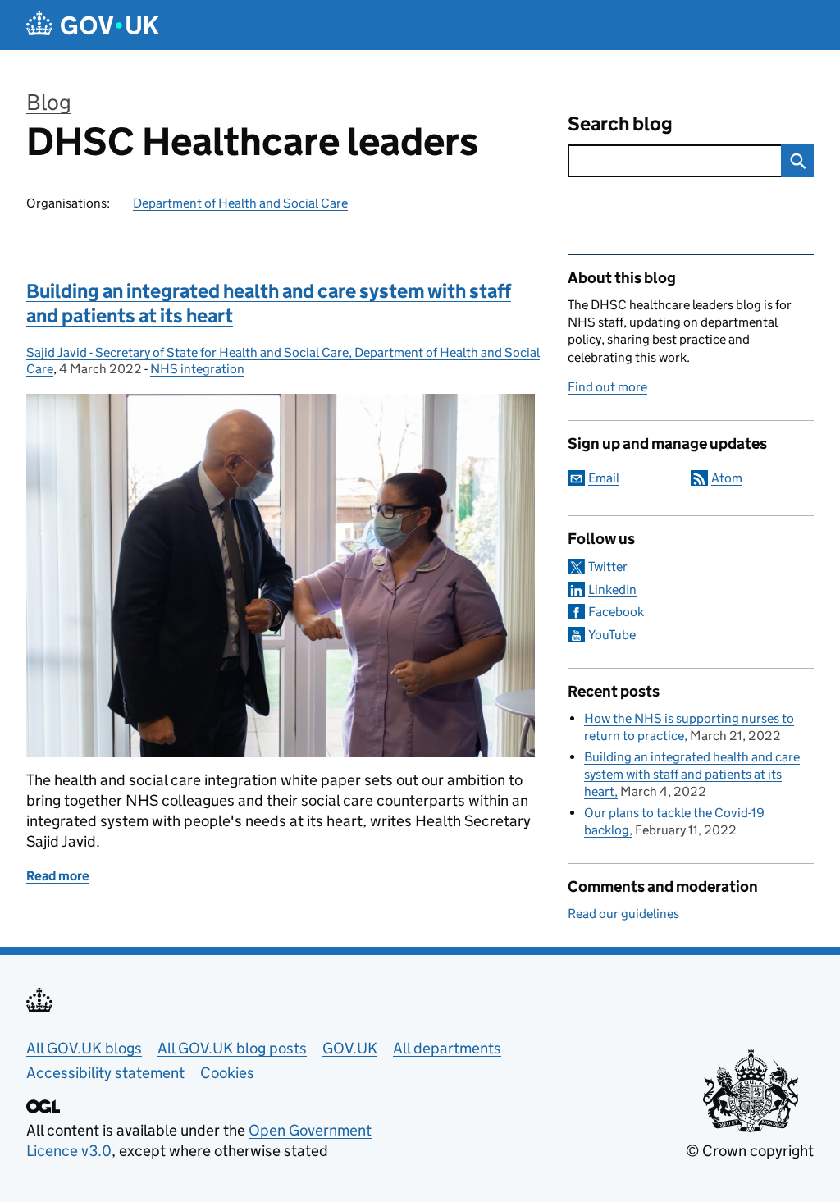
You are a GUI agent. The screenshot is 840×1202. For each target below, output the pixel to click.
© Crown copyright (750, 1150)
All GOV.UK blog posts (232, 1048)
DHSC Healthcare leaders (252, 141)
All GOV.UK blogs (84, 1048)
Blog (48, 102)
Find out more (607, 387)
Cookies (227, 1072)
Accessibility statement (105, 1072)
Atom (726, 478)
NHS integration (197, 369)
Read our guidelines (623, 913)
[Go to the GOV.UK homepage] (92, 25)
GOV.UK (349, 1048)
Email (603, 478)
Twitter (608, 566)
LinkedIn (612, 589)
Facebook (616, 611)
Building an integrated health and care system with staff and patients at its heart (692, 774)
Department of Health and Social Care (240, 203)
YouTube (612, 634)
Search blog (620, 123)
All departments (447, 1048)
